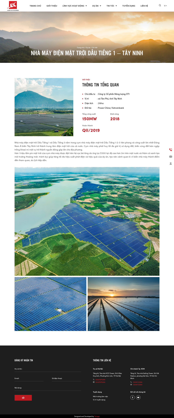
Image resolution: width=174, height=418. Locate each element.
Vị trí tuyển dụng (99, 400)
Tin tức (110, 5)
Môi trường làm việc (100, 396)
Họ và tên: (18, 369)
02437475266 (100, 379)
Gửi (23, 397)
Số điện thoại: (57, 378)
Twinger (97, 416)
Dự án (95, 5)
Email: (17, 378)
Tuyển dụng (128, 5)
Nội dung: (18, 388)
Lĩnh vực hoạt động (73, 5)
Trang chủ (35, 5)
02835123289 (137, 384)
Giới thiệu (51, 5)
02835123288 (137, 382)
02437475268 (100, 382)
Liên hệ (144, 5)
